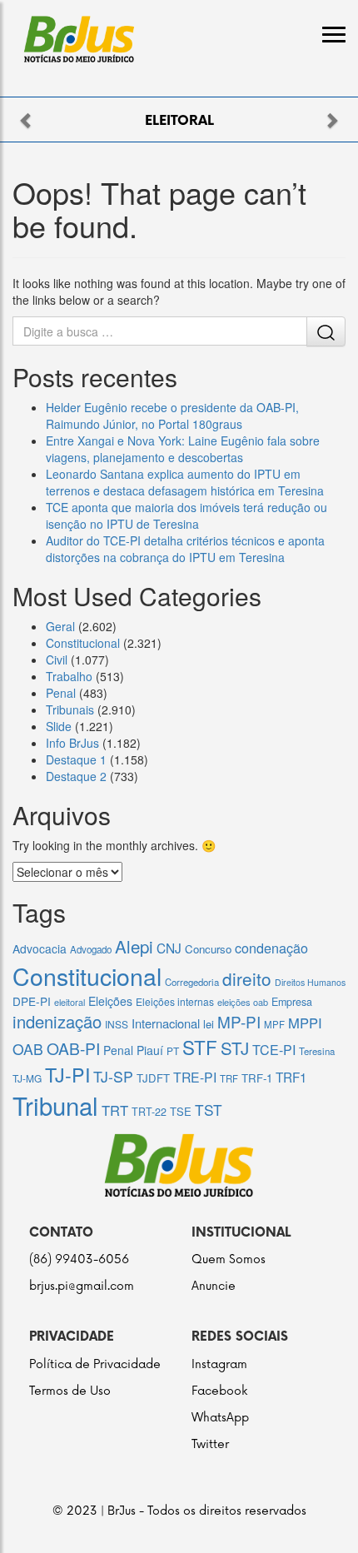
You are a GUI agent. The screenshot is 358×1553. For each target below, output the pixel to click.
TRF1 (291, 1077)
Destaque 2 (76, 776)
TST (208, 1109)
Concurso (208, 949)
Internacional (166, 1023)
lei (208, 1024)
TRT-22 (149, 1111)
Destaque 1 (76, 759)
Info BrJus (72, 742)
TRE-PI (194, 1077)
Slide (59, 726)
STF (199, 1046)
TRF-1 (256, 1078)
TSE (180, 1111)
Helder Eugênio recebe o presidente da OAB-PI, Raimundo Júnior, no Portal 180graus (172, 415)
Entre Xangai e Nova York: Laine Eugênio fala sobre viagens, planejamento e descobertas (183, 448)
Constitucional (83, 643)
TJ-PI (67, 1074)
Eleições (110, 1001)
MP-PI (239, 1021)
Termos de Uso (70, 1391)
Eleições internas (175, 1001)
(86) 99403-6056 (79, 1259)
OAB (27, 1048)
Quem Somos (228, 1259)
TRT (115, 1110)
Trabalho (69, 676)
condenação (271, 948)
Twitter (210, 1444)
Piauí (150, 1050)
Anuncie (213, 1286)
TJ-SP (113, 1076)
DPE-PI (31, 1001)
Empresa (291, 1001)
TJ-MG (27, 1078)
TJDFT (153, 1078)
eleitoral (69, 1002)
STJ (235, 1047)
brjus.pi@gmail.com (81, 1286)
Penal (61, 692)
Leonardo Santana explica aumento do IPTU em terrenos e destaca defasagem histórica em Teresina (185, 482)
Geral (60, 626)
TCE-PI (274, 1049)
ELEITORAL (179, 121)
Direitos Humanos (310, 982)
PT (173, 1050)
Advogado (91, 949)
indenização (57, 1021)
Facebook (219, 1391)
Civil (56, 659)
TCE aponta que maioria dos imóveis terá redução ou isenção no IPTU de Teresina (186, 515)
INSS (116, 1024)
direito (246, 978)
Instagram (219, 1364)
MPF (274, 1024)
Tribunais (70, 709)
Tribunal (55, 1105)
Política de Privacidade (95, 1364)
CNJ (169, 947)
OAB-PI (73, 1048)
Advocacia (39, 948)
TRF (229, 1078)
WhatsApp (220, 1418)
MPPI (305, 1023)
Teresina (317, 1051)
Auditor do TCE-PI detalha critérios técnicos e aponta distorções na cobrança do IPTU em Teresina (185, 548)
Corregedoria (192, 981)
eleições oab (242, 1001)
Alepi (134, 945)
